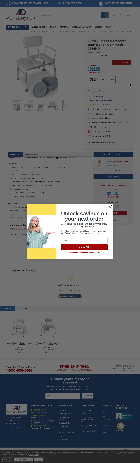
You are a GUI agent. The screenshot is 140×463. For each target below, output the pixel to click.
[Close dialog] (110, 207)
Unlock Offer (84, 247)
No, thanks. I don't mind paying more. (84, 252)
